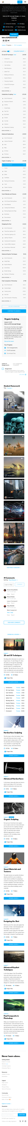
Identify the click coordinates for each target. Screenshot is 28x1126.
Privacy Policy (5, 1087)
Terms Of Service (6, 1089)
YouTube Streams (6, 1066)
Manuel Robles (11, 596)
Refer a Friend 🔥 (6, 1099)
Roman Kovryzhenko (12, 589)
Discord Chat (5, 1095)
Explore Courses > (6, 1103)
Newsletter (4, 1076)
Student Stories (6, 1074)
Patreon (4, 1063)
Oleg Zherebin (10, 605)
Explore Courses (6, 1061)
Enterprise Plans (6, 1068)
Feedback (4, 1084)
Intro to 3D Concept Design (12, 324)
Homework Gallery (7, 1097)
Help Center (5, 1082)
